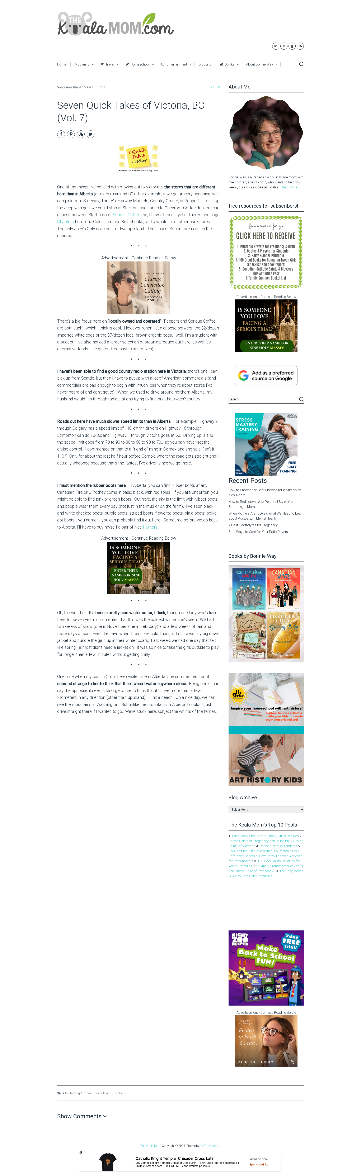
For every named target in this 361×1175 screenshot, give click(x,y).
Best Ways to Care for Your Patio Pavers (258, 532)
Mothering (82, 64)
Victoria (119, 1093)
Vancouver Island (69, 87)
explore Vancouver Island (93, 1093)
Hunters (150, 527)
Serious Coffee (126, 214)
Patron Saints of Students (278, 846)
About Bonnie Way (259, 64)
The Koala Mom (150, 1145)
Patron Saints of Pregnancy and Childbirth (259, 841)
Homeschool (140, 64)
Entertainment (176, 64)
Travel (109, 64)
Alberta (68, 1093)
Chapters (66, 221)
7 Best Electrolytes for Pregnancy (253, 525)
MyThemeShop (210, 1145)
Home (61, 64)
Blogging (205, 64)
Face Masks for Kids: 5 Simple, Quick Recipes (265, 836)
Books (229, 64)
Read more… (290, 187)
